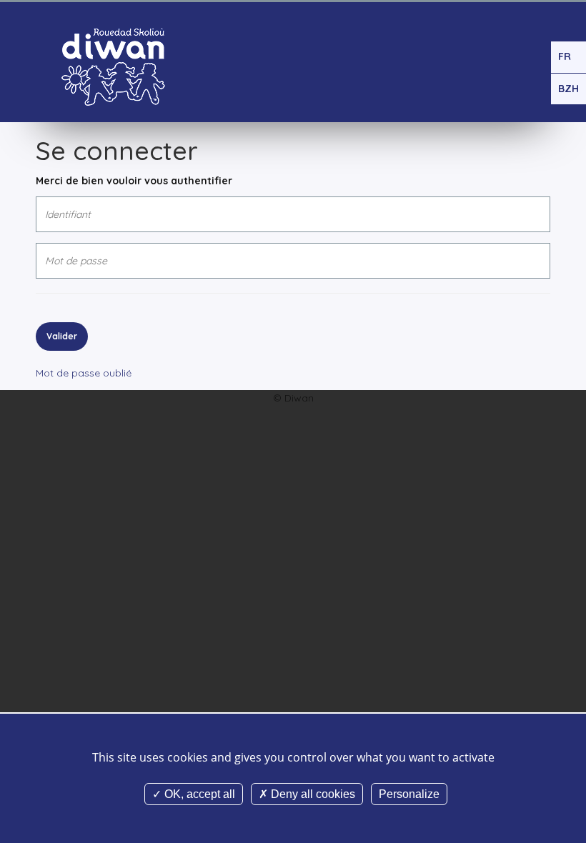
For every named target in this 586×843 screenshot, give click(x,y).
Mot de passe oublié (83, 372)
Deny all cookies (311, 794)
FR (564, 56)
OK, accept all (198, 794)
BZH (568, 88)
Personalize (409, 794)
